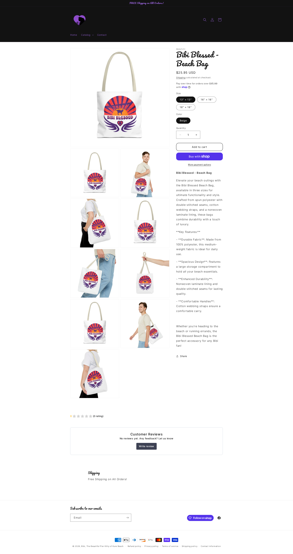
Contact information (211, 546)
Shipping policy (190, 546)
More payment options (199, 164)
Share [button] (183, 356)
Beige (183, 120)
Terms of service (170, 546)
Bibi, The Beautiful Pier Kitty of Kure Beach (102, 546)
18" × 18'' (186, 107)
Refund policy (134, 546)
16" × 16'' (207, 99)
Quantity (181, 128)
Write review (146, 446)
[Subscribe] (127, 518)
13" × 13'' (186, 99)
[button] (87, 34)
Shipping (180, 77)
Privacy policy (151, 546)
